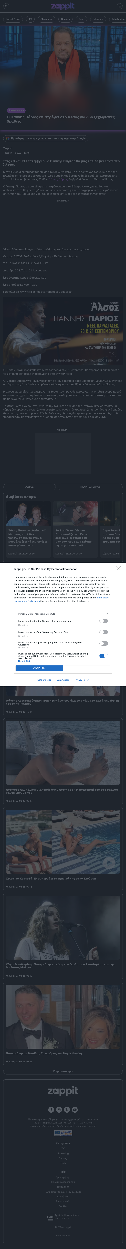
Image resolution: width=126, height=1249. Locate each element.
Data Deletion (44, 680)
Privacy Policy (81, 680)
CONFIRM (39, 668)
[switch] (103, 621)
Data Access (63, 680)
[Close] (119, 569)
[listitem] (63, 613)
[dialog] (63, 624)
